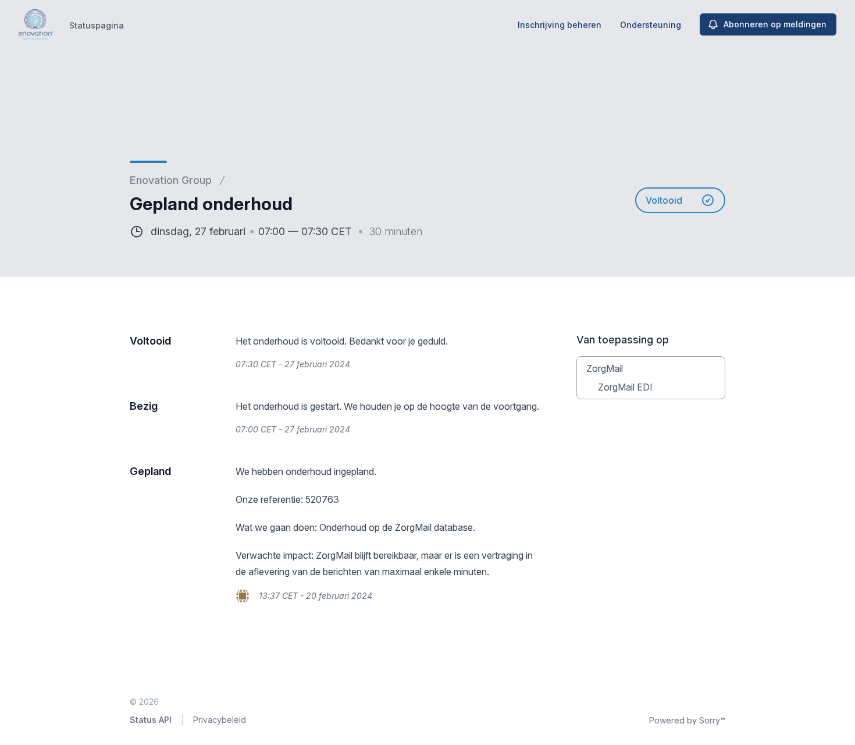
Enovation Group (171, 180)
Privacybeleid (219, 720)
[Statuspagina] (36, 24)
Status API (151, 720)
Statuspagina (96, 25)
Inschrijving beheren (559, 25)
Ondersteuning (650, 25)
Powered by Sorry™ (687, 720)
